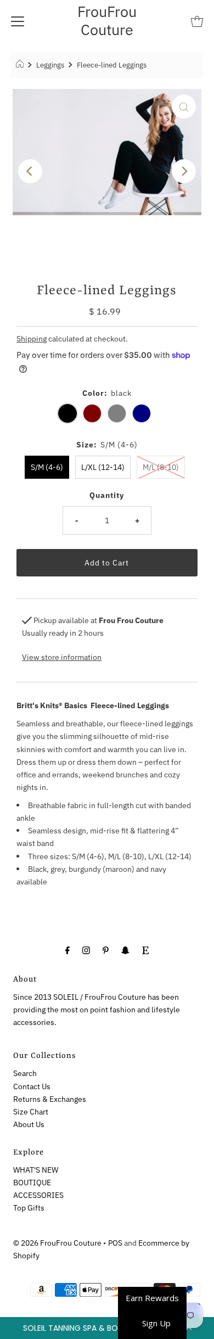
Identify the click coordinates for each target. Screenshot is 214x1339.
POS (115, 1242)
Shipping (31, 338)
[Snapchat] (125, 949)
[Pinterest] (106, 949)
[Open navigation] (17, 21)
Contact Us (31, 1086)
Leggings (50, 65)
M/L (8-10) (161, 467)
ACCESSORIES (38, 1195)
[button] (107, 1328)
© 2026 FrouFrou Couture (57, 1242)
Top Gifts (28, 1207)
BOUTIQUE (32, 1182)
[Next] (184, 171)
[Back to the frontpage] (21, 65)
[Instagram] (86, 949)
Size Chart (30, 1111)
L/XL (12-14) (103, 467)
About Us (28, 1124)
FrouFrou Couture (107, 20)
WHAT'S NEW (35, 1169)
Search (25, 1073)
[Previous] (30, 171)
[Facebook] (67, 949)
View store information (62, 657)
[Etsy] (145, 949)
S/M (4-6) (47, 467)
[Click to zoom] (184, 106)
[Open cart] (197, 21)
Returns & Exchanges (49, 1099)
